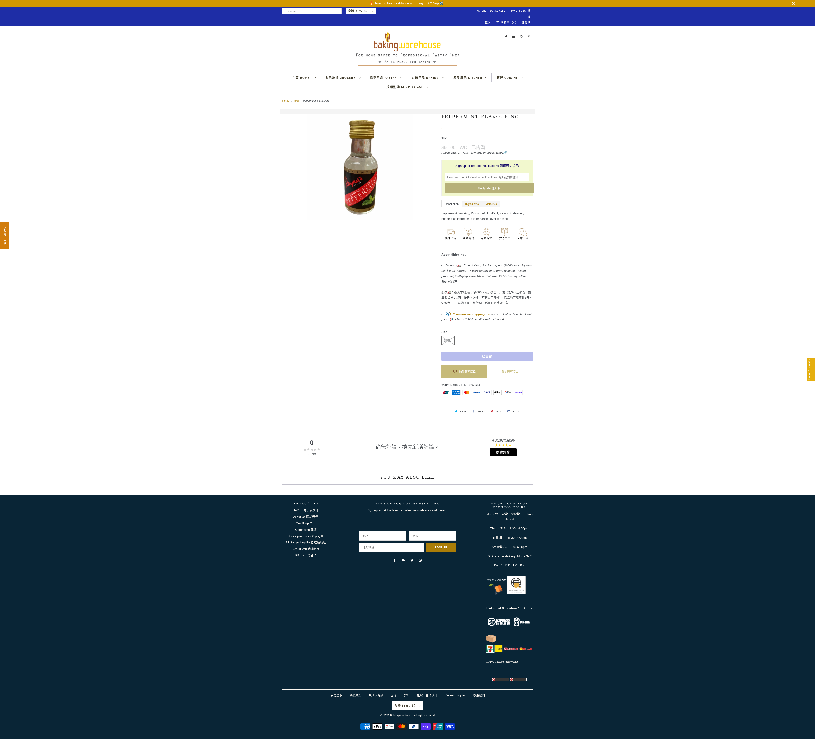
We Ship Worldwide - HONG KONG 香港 (504, 12)
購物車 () (508, 22)
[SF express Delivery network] (491, 641)
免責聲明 (336, 695)
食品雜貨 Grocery (341, 78)
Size (444, 332)
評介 (407, 695)
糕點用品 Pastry (384, 78)
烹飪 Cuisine (508, 78)
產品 (297, 100)
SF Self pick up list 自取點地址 (305, 542)
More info (491, 204)
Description (452, 204)
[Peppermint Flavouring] (359, 167)
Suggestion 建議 (306, 529)
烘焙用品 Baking (426, 78)
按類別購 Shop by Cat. (405, 87)
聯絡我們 (479, 695)
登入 (488, 22)
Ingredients (472, 204)
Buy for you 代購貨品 (306, 548)
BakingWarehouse (401, 715)
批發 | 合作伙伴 (427, 695)
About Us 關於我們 (305, 516)
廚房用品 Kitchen (468, 78)
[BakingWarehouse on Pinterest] (521, 37)
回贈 (394, 695)
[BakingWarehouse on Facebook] (506, 37)
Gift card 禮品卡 (305, 555)
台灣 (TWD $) (359, 11)
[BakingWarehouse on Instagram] (529, 37)
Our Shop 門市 (306, 523)
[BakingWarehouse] (407, 50)
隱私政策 (355, 695)
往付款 (526, 22)
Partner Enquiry (455, 695)
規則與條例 (376, 695)
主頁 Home (302, 78)
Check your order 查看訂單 (306, 536)
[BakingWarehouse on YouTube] (513, 37)
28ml (447, 340)
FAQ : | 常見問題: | (305, 510)
